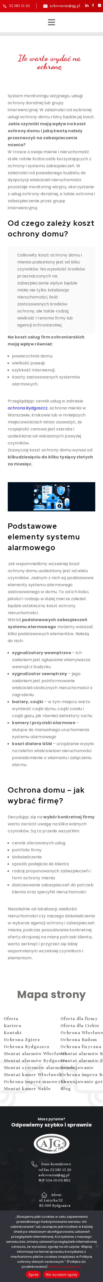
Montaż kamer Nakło (27, 1088)
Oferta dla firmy (79, 1018)
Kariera (12, 1025)
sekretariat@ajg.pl (65, 6)
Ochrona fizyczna (80, 1046)
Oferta (11, 1018)
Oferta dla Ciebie (79, 1025)
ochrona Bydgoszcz (28, 408)
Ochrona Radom (78, 1039)
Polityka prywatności (65, 1266)
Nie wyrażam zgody (61, 1275)
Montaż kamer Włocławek (33, 1074)
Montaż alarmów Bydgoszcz (36, 1060)
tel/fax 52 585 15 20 (54, 1170)
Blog (65, 1088)
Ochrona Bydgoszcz (27, 1046)
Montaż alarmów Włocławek (36, 1053)
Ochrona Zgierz (22, 1039)
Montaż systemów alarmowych (39, 1067)
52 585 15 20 (19, 6)
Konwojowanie (77, 1067)
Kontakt (13, 1032)
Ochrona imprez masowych (35, 1081)
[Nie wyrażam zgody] (96, 1246)
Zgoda (33, 1275)
